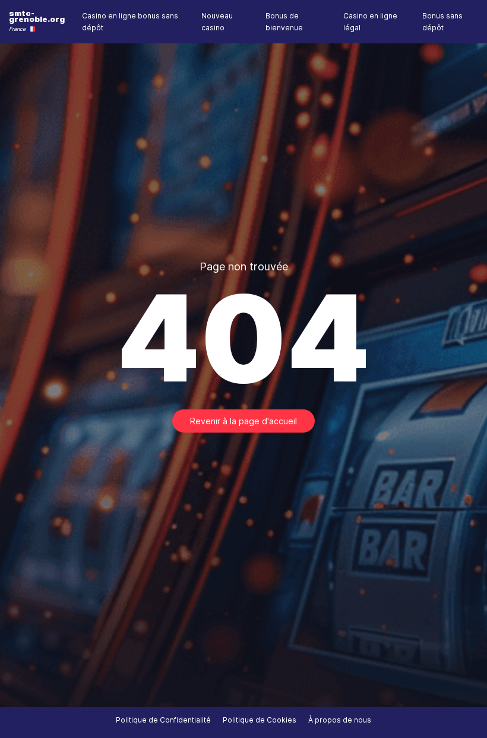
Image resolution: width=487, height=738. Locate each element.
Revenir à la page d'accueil (243, 421)
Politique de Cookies (259, 719)
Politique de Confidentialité (163, 719)
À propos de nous (339, 719)
